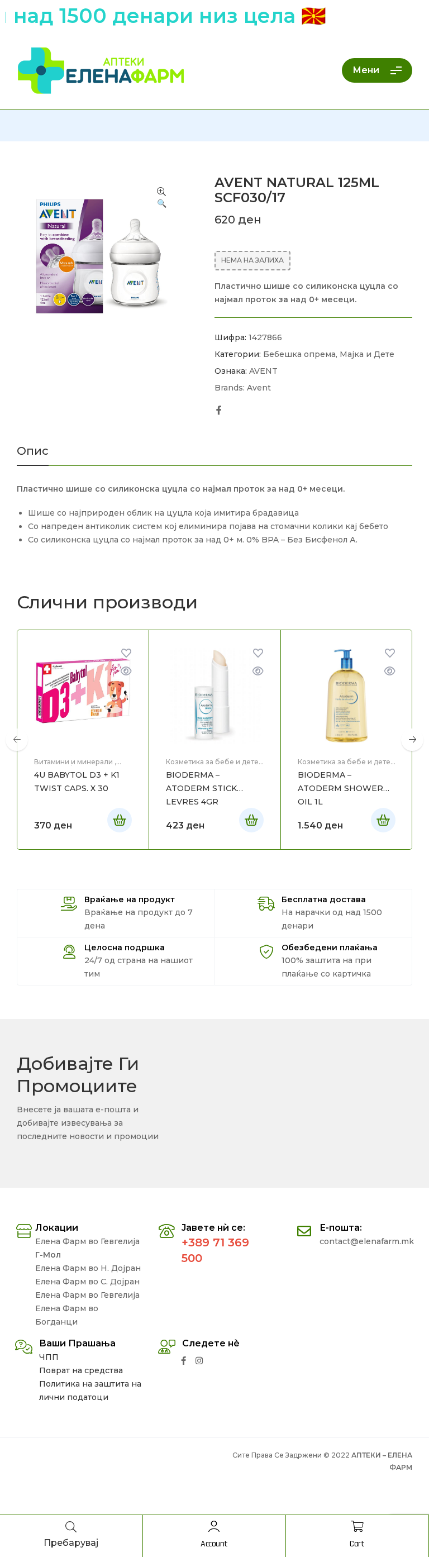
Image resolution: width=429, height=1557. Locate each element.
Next (412, 739)
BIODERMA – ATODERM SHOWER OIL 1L (340, 788)
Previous (17, 739)
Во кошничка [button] (119, 820)
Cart (357, 1544)
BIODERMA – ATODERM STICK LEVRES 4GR (201, 788)
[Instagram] (199, 1360)
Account (214, 1544)
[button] (161, 198)
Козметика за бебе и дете (212, 762)
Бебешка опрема (299, 354)
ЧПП (49, 1357)
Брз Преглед (126, 671)
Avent (259, 388)
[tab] (33, 455)
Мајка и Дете (367, 354)
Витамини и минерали (73, 762)
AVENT (263, 371)
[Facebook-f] (183, 1360)
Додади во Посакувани (126, 653)
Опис (33, 451)
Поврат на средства (81, 1370)
